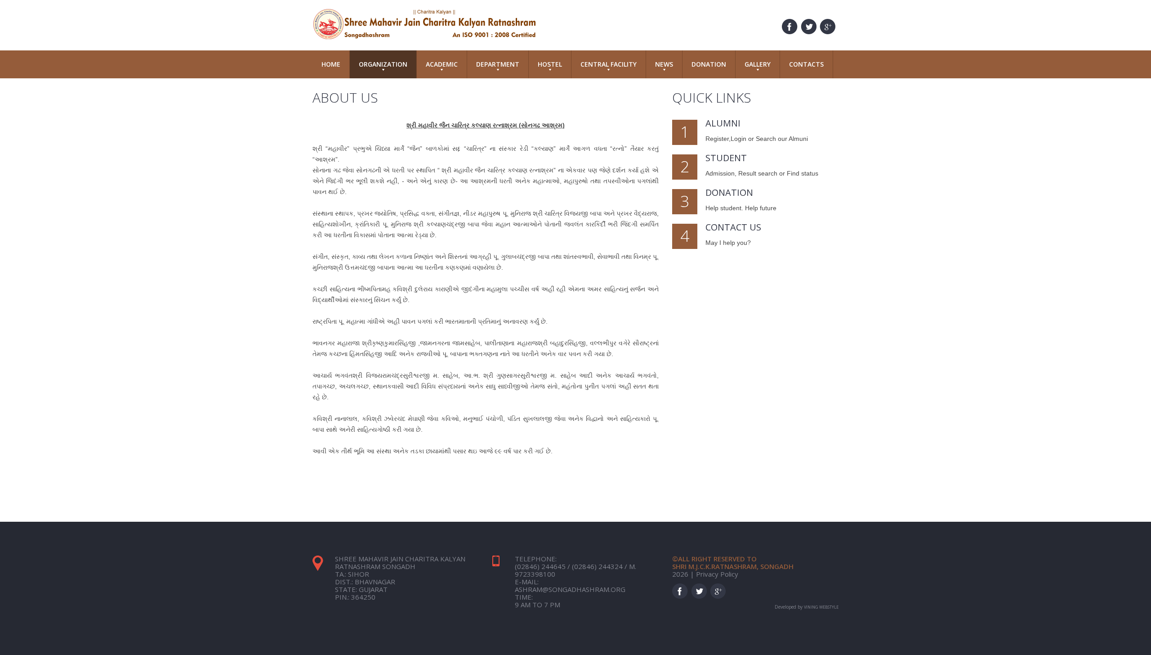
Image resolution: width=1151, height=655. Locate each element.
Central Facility (608, 64)
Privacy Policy (717, 573)
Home (330, 64)
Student (726, 158)
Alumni (723, 123)
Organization (383, 64)
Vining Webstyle (821, 607)
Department (497, 64)
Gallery (758, 64)
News (664, 64)
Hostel (550, 64)
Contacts (806, 64)
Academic (442, 64)
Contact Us (733, 227)
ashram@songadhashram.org (570, 589)
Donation (708, 64)
